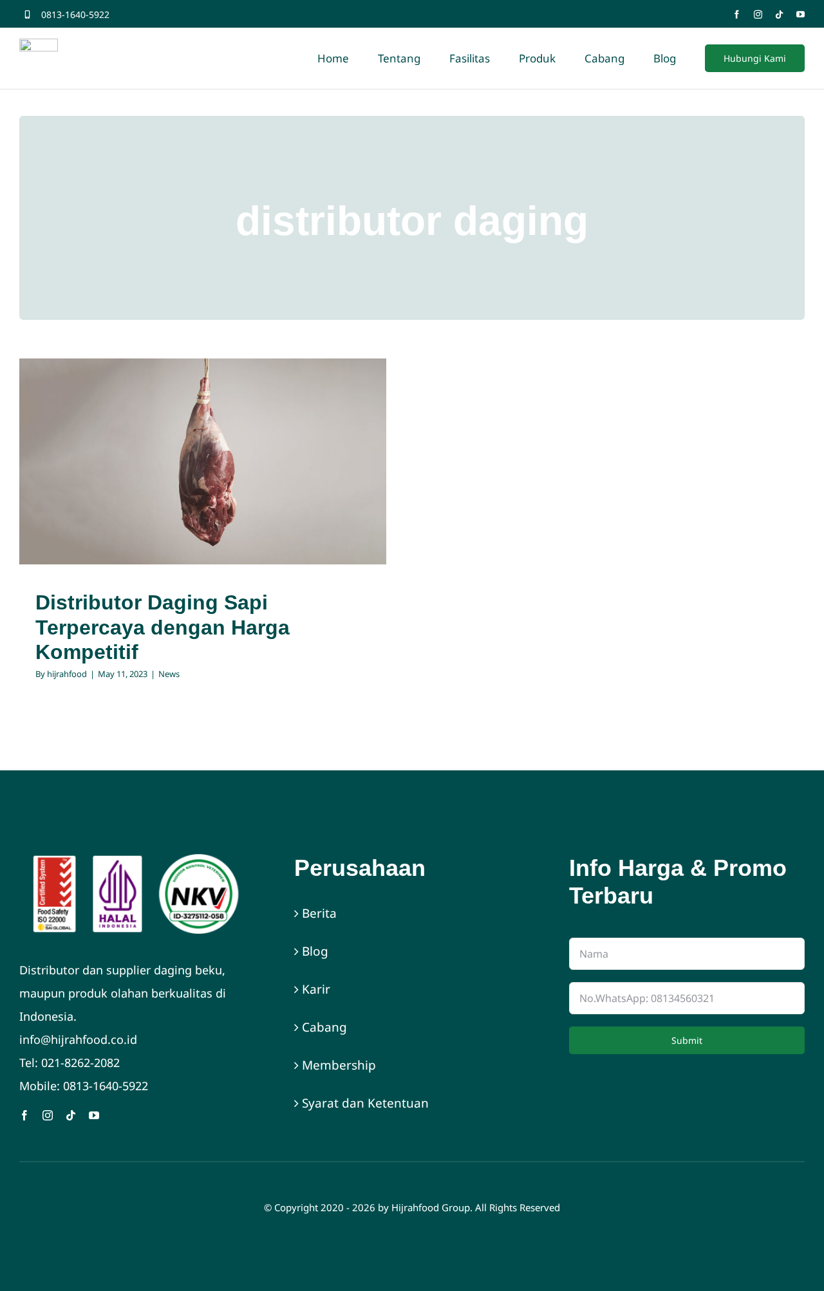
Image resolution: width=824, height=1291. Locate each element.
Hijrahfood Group (430, 1207)
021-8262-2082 (80, 1062)
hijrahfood (67, 674)
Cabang (324, 1027)
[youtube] (800, 14)
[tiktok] (779, 14)
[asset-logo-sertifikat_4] (137, 859)
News (203, 487)
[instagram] (758, 14)
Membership (339, 1065)
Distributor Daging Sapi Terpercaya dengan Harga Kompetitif (162, 627)
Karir (316, 989)
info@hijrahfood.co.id (78, 1039)
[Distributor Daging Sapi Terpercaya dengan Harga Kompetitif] (202, 461)
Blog (315, 951)
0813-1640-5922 (75, 14)
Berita (319, 913)
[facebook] (737, 14)
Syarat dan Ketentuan (365, 1103)
